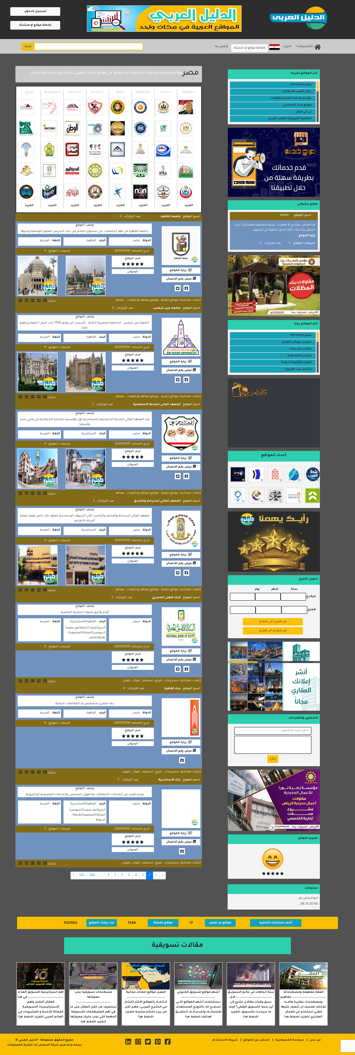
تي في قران (303, 112)
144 (92, 875)
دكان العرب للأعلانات (296, 91)
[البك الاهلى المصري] (19, 681)
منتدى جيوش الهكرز (296, 342)
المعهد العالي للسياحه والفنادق (157, 501)
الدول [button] (287, 46)
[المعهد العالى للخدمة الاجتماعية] (19, 494)
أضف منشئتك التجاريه (275, 923)
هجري (311, 609)
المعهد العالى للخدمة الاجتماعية (157, 404)
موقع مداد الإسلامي (297, 105)
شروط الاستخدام (225, 1040)
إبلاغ (273, 759)
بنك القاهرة (172, 688)
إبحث (27, 46)
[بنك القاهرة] (19, 773)
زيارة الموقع (178, 270)
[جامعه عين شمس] (19, 397)
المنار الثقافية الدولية (296, 362)
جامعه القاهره (171, 216)
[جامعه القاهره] (19, 301)
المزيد (188, 205)
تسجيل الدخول (35, 11)
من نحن (315, 1040)
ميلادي (311, 596)
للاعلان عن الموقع (256, 1040)
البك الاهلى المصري (166, 597)
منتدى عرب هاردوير (298, 369)
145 (81, 875)
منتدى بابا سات (300, 349)
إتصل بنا (221, 46)
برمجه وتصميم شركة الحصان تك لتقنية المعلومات (44, 1045)
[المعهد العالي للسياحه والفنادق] (19, 590)
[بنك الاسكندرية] (19, 864)
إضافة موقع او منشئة (35, 25)
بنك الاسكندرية (169, 780)
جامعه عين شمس (167, 308)
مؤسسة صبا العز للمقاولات (291, 98)
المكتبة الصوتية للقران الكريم (289, 118)
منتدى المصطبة (299, 355)
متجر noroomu (300, 84)
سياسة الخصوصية (289, 1040)
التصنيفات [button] (305, 46)
